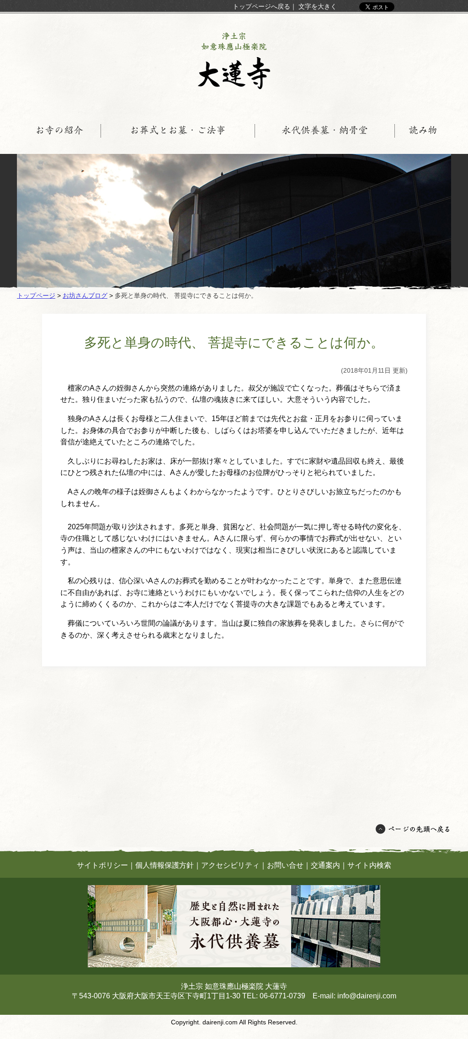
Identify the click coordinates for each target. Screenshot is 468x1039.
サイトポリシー (102, 865)
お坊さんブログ (85, 295)
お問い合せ (285, 865)
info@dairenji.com (366, 996)
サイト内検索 (369, 865)
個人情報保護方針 (164, 865)
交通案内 (325, 865)
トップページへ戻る (261, 6)
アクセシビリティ (230, 865)
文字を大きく (317, 6)
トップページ (36, 295)
